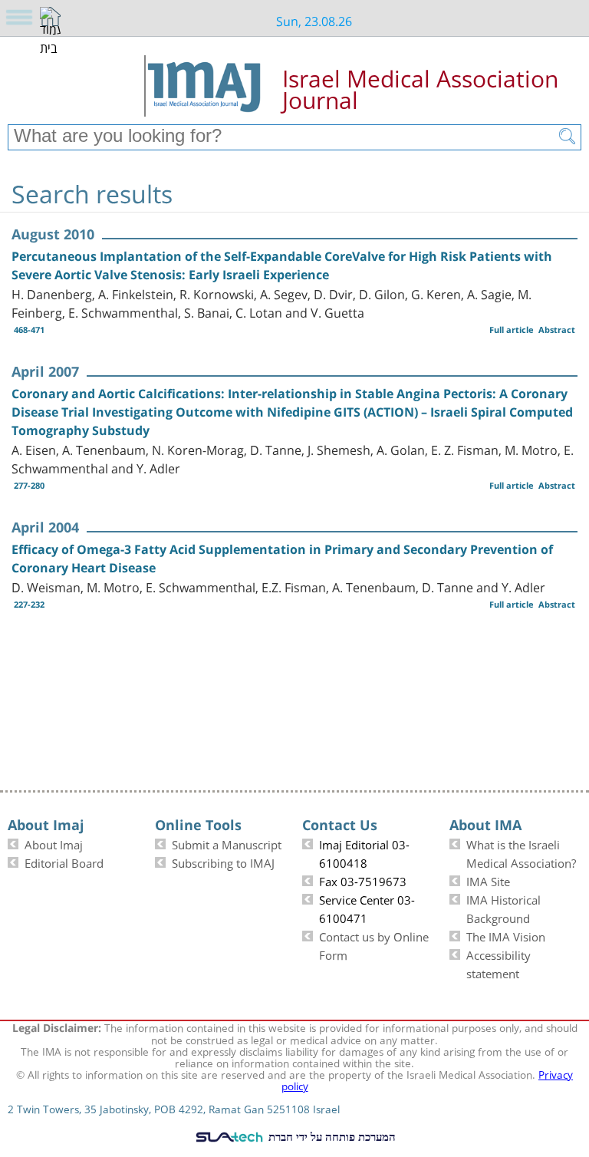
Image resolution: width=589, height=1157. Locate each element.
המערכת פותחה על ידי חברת (330, 1136)
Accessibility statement (498, 962)
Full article (511, 329)
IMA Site (488, 880)
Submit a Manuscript (226, 843)
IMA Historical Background (503, 907)
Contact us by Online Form (374, 944)
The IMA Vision (505, 935)
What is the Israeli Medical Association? (521, 852)
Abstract (556, 329)
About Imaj (54, 843)
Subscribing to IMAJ (223, 861)
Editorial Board (64, 861)
